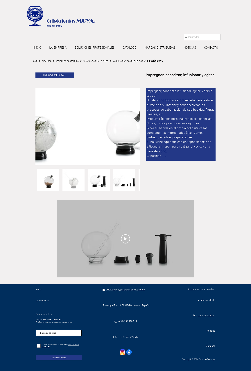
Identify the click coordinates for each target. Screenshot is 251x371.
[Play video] (125, 238)
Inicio (38, 289)
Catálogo (210, 346)
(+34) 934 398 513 (127, 321)
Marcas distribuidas (204, 315)
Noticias (211, 330)
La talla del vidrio (206, 300)
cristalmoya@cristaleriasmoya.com (125, 289)
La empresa (42, 300)
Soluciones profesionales (201, 289)
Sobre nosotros (44, 314)
